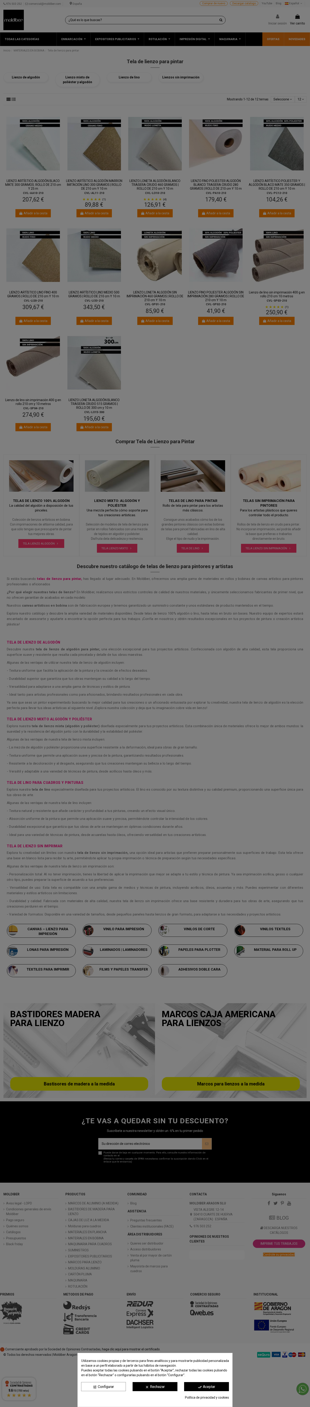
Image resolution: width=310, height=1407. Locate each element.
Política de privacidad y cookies (207, 1397)
